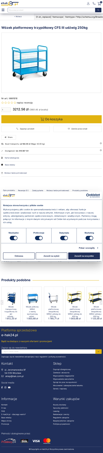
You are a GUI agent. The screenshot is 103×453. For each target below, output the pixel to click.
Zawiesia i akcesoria (61, 373)
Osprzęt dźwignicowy (62, 369)
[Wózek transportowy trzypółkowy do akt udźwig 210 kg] (10, 298)
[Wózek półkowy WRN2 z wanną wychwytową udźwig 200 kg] (32, 298)
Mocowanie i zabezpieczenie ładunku (68, 385)
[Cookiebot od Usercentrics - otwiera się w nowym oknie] (88, 196)
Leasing (56, 411)
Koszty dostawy (59, 405)
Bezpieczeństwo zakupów (63, 421)
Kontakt (4, 405)
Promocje (5, 424)
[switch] (39, 238)
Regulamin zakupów (61, 418)
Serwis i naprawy (60, 389)
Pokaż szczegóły (87, 248)
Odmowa (19, 256)
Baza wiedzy (10, 165)
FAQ (3, 411)
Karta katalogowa (12, 158)
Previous (2, 301)
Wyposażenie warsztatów (63, 379)
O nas (3, 408)
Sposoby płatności (60, 408)
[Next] (101, 301)
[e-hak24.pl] (10, 3)
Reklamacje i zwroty (61, 414)
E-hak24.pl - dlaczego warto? (13, 414)
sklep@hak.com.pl (14, 376)
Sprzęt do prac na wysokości (65, 382)
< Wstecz (18, 17)
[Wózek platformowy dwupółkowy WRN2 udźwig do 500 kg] (53, 298)
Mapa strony (6, 421)
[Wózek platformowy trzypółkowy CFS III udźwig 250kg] (51, 63)
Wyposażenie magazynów (63, 376)
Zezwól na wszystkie (84, 256)
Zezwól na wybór (52, 256)
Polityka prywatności (61, 424)
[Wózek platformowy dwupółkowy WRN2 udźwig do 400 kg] (74, 298)
